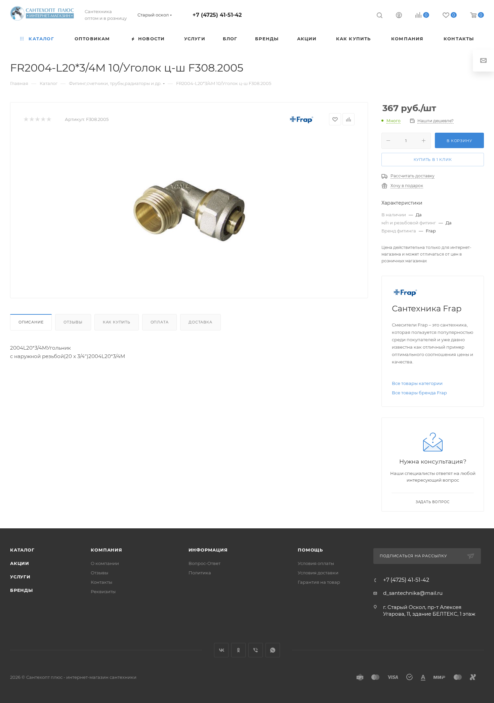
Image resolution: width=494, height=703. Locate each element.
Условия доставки (318, 572)
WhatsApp (272, 650)
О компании (105, 563)
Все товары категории (417, 383)
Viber (255, 650)
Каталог (22, 550)
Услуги (20, 576)
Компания (106, 550)
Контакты (101, 582)
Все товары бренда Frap (419, 392)
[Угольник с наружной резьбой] (189, 209)
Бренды (21, 590)
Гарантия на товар (319, 582)
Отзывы (73, 322)
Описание (30, 322)
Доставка (200, 322)
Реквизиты (103, 591)
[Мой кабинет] (399, 16)
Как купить (116, 322)
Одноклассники (238, 650)
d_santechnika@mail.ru (413, 593)
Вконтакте (221, 650)
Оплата (160, 322)
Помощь (310, 550)
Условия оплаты (316, 563)
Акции (19, 563)
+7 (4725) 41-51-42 (217, 15)
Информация (208, 550)
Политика (200, 572)
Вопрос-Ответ (204, 563)
